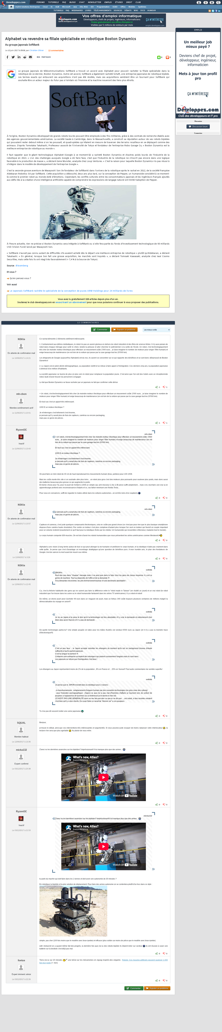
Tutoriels (53, 2)
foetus (21, 960)
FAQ (64, 2)
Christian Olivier (36, 50)
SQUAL (21, 723)
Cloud (45, 7)
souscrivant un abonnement (71, 302)
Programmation (103, 7)
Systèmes (142, 7)
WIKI (136, 11)
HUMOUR (151, 11)
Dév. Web (84, 7)
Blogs (72, 2)
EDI (92, 7)
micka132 (21, 750)
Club (138, 2)
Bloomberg (22, 265)
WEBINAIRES (77, 11)
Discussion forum (199, 126)
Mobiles (132, 7)
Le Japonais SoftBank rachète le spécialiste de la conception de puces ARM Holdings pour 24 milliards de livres (71, 291)
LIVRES (88, 11)
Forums (40, 2)
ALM (57, 7)
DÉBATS (127, 11)
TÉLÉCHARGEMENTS (102, 11)
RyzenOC (21, 429)
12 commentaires (56, 51)
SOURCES (118, 11)
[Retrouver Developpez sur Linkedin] (219, 11)
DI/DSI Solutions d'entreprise (27, 7)
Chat (82, 2)
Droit (129, 2)
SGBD (115, 7)
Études (119, 2)
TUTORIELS (58, 11)
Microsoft (66, 7)
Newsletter (94, 2)
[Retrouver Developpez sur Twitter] (213, 11)
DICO (142, 11)
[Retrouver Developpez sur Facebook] (216, 11)
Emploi (108, 2)
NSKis (21, 339)
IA (51, 7)
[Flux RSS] (210, 11)
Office (123, 7)
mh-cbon (21, 394)
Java (75, 7)
